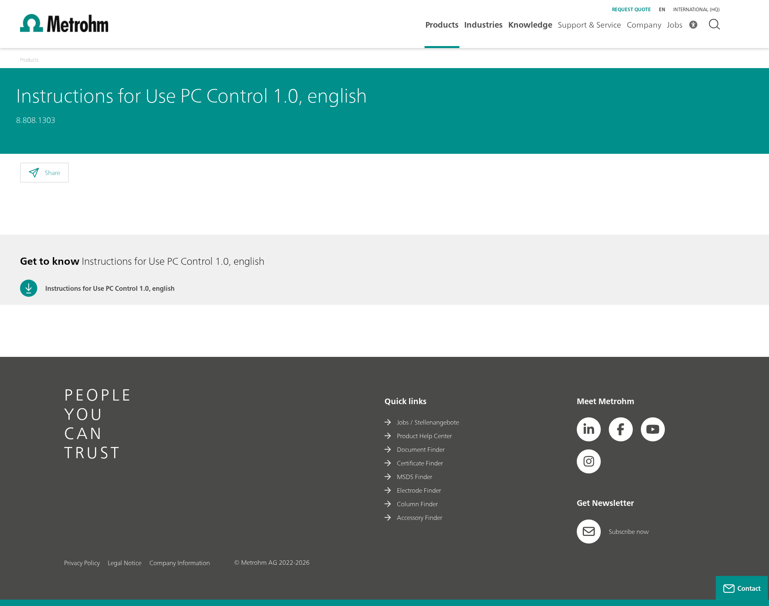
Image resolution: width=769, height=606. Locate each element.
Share (52, 172)
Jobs (674, 25)
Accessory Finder (419, 517)
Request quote (631, 9)
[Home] (64, 29)
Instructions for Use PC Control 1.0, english (110, 288)
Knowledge (530, 25)
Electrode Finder (419, 490)
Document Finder (421, 449)
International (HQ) (696, 9)
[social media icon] (589, 429)
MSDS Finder (414, 476)
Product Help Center (424, 436)
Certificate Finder (420, 463)
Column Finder (417, 504)
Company (644, 25)
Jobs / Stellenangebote (428, 422)
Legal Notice (124, 562)
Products (442, 25)
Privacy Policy (82, 562)
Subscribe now (629, 531)
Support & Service (589, 25)
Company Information (179, 562)
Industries (483, 25)
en (662, 9)
